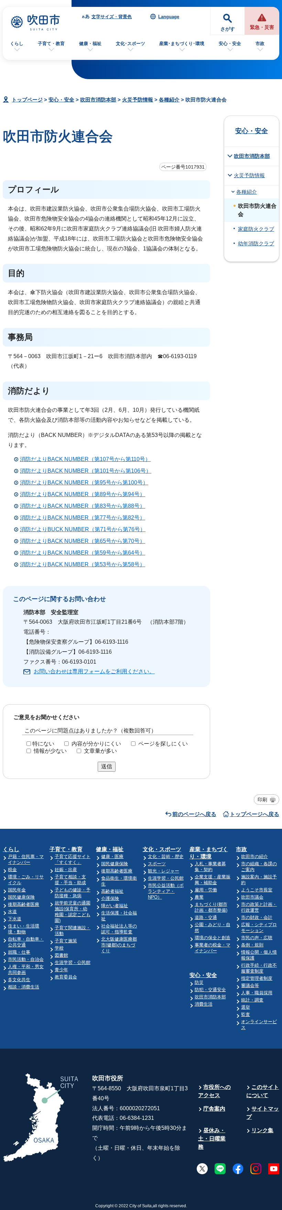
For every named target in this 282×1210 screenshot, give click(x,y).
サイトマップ (262, 1113)
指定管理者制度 (256, 978)
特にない (43, 744)
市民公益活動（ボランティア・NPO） (166, 891)
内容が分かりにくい (96, 744)
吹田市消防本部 (98, 100)
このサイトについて (262, 1091)
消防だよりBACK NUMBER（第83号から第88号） (82, 506)
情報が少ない (50, 751)
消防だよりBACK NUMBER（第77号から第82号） (82, 518)
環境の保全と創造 (212, 937)
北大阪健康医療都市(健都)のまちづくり (119, 944)
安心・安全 (230, 43)
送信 (106, 766)
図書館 (61, 955)
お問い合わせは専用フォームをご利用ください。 (94, 671)
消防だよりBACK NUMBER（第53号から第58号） (82, 564)
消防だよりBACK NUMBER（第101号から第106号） (85, 471)
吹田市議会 (252, 897)
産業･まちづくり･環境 (181, 43)
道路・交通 (206, 917)
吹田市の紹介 (254, 856)
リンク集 (262, 1130)
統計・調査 (252, 1000)
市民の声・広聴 (256, 937)
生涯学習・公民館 (72, 962)
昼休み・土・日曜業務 (212, 1138)
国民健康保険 (21, 897)
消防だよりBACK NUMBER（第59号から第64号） (82, 553)
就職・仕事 (19, 952)
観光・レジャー (163, 871)
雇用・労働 (206, 889)
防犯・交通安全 (210, 989)
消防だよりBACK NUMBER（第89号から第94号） (82, 494)
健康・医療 (112, 856)
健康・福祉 (90, 43)
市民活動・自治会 (26, 959)
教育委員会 (66, 976)
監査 (245, 1014)
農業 (199, 897)
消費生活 (204, 1004)
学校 (59, 948)
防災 (199, 982)
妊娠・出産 (66, 869)
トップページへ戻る (254, 814)
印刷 (262, 799)
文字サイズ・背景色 (111, 16)
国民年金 (17, 889)
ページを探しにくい (163, 744)
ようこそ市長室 (256, 889)
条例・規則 (252, 944)
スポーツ (157, 863)
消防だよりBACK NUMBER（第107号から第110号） (85, 459)
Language (168, 16)
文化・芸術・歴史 (166, 856)
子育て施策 (66, 940)
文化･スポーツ (130, 43)
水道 (12, 911)
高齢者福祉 (112, 891)
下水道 (14, 918)
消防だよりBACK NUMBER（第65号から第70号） (82, 541)
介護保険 (110, 898)
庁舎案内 (214, 1109)
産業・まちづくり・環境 (208, 852)
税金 (12, 869)
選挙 (245, 1007)
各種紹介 (169, 100)
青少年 (61, 969)
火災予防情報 (137, 100)
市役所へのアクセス (214, 1091)
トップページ (27, 100)
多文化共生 (19, 979)
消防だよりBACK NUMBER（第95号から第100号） (84, 482)
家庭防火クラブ (256, 229)
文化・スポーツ (162, 849)
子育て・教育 (51, 43)
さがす (227, 29)
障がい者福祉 (114, 905)
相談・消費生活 (23, 986)
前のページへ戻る (194, 814)
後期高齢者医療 (23, 904)
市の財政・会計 (256, 917)
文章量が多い (100, 751)
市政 (260, 43)
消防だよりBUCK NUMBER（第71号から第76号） (82, 529)
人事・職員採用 (256, 992)
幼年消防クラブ (256, 243)
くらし (16, 43)
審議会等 (250, 985)
